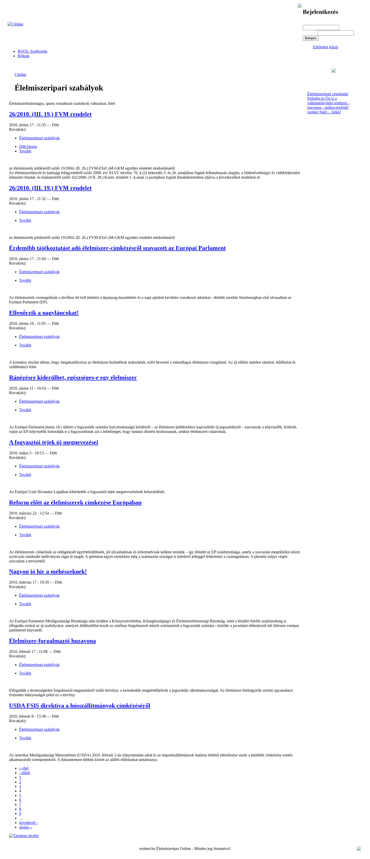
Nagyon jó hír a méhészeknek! (48, 571)
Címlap (20, 74)
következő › (28, 822)
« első (23, 768)
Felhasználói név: (318, 22)
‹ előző (24, 773)
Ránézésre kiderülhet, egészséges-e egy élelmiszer (73, 377)
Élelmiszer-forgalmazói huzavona (52, 641)
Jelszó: (309, 32)
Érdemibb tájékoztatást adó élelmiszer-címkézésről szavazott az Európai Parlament (117, 248)
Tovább (25, 151)
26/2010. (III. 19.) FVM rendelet (50, 114)
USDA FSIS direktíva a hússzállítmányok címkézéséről (79, 705)
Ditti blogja (28, 146)
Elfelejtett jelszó (325, 47)
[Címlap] (15, 24)
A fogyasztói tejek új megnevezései (53, 442)
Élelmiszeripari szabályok (39, 138)
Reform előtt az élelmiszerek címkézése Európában (75, 502)
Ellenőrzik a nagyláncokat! (44, 312)
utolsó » (25, 827)
